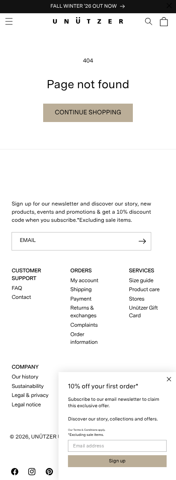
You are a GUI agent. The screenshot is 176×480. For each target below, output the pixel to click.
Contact (21, 297)
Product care (144, 289)
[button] (9, 21)
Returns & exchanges (83, 312)
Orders (81, 271)
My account (84, 280)
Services (141, 271)
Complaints (84, 325)
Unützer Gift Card (143, 312)
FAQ (17, 288)
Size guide (141, 280)
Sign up (117, 461)
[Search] (148, 21)
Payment (81, 299)
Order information (84, 338)
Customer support (26, 275)
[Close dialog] (169, 379)
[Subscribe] (142, 241)
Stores (136, 299)
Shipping (81, 289)
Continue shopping (88, 112)
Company (25, 367)
